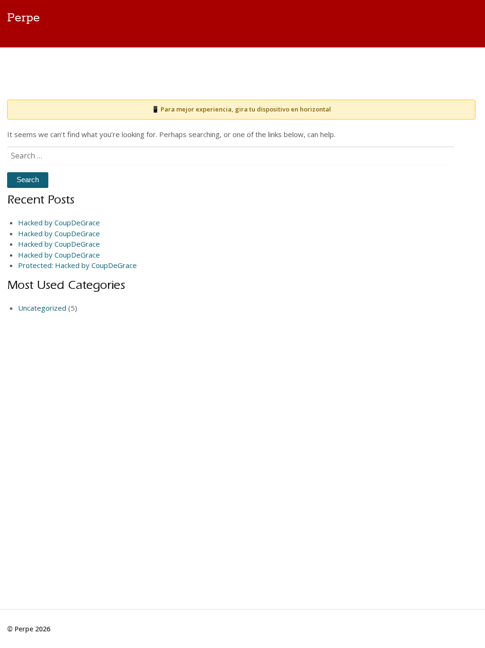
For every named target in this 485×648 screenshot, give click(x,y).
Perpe (23, 18)
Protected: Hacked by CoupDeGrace (77, 265)
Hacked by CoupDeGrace (59, 222)
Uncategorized (42, 308)
